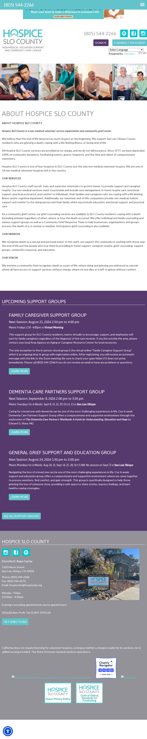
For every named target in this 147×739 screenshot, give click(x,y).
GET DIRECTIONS (15, 621)
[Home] (23, 41)
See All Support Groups (21, 516)
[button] (8, 731)
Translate (129, 53)
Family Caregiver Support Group (48, 315)
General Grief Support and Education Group (62, 452)
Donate (101, 42)
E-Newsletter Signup (129, 42)
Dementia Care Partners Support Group (57, 391)
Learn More (19, 371)
